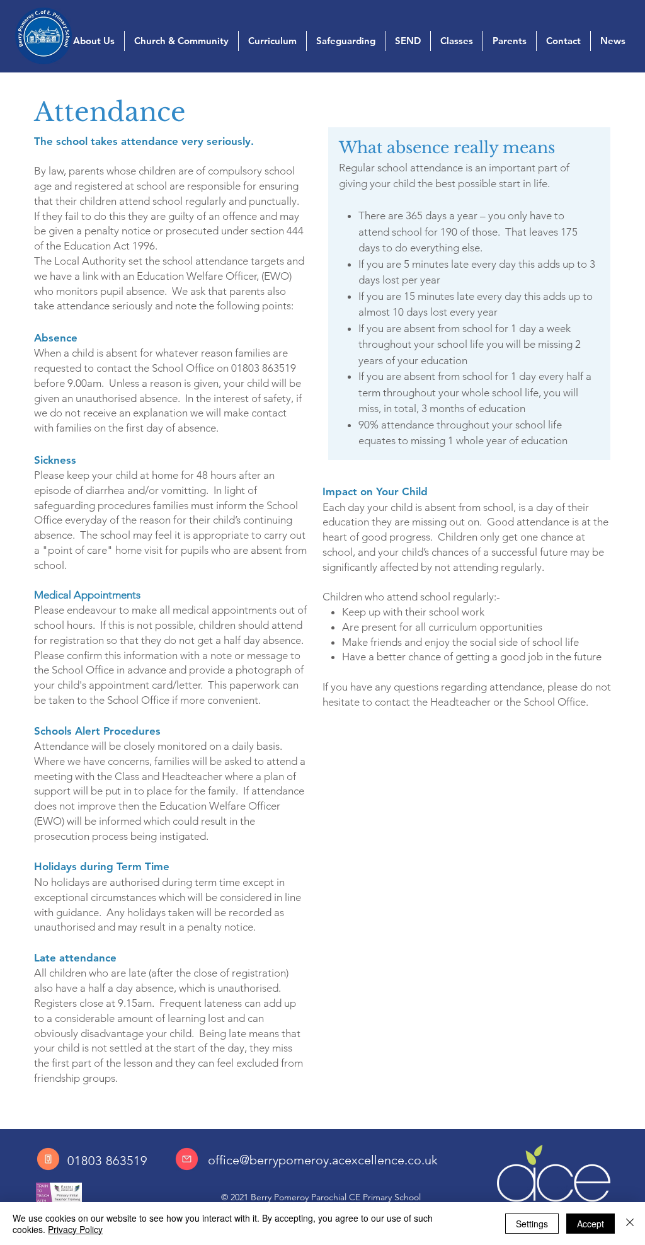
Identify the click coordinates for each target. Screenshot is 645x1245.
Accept (590, 1223)
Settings (532, 1223)
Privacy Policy (75, 1229)
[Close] (629, 1223)
